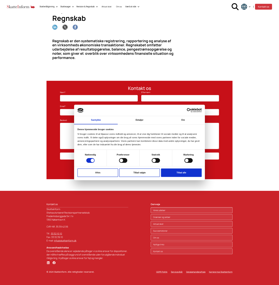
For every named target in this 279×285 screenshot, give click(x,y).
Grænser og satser (161, 217)
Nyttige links (158, 244)
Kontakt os (263, 6)
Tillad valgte (139, 172)
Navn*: (63, 92)
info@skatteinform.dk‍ (65, 240)
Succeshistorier (160, 230)
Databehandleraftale (195, 271)
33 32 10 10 (56, 233)
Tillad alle (181, 172)
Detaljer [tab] (140, 120)
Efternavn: (146, 92)
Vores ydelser (159, 210)
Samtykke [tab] (96, 120)
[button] (48, 7)
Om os (119, 6)
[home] (21, 7)
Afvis (97, 172)
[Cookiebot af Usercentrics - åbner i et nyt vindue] (189, 110)
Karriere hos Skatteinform (221, 271)
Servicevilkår (177, 271)
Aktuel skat (106, 6)
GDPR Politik (161, 271)
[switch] (123, 160)
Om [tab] (183, 120)
